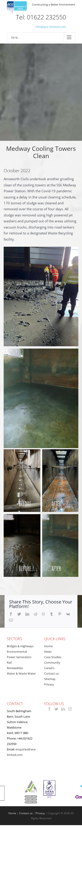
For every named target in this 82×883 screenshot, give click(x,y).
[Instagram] (70, 709)
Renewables (15, 668)
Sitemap (49, 679)
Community (52, 662)
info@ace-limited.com (51, 27)
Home (48, 646)
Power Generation (19, 657)
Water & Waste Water (21, 673)
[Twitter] (56, 709)
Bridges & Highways (20, 646)
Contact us (51, 673)
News (48, 651)
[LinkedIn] (63, 709)
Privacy (49, 684)
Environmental (17, 651)
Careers (49, 668)
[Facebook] (49, 709)
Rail (9, 662)
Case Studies (52, 657)
